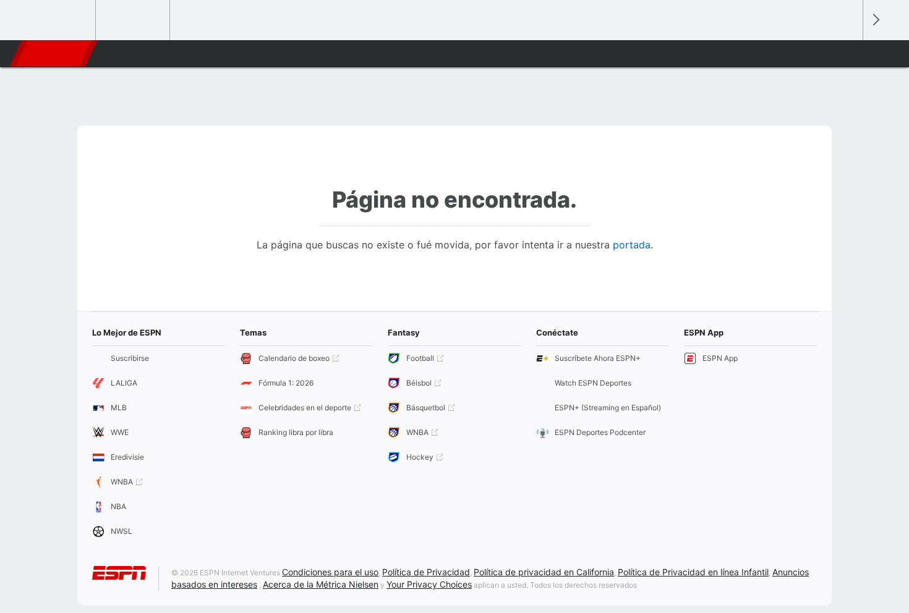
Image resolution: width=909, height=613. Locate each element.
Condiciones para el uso (330, 572)
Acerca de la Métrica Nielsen (320, 584)
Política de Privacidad (426, 572)
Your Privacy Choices (429, 584)
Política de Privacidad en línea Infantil (693, 572)
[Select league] (59, 20)
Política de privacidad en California (544, 572)
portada (632, 245)
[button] (848, 53)
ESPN (52, 53)
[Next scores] (875, 20)
